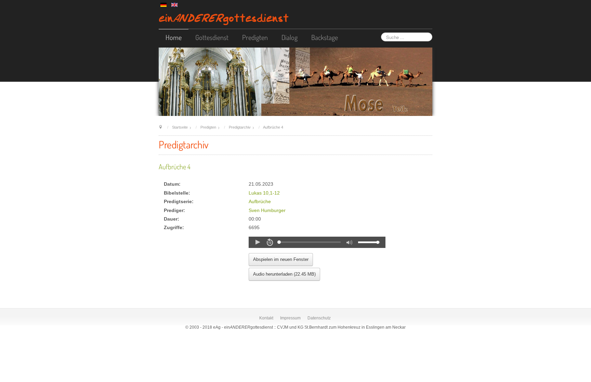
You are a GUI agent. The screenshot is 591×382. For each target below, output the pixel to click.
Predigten (255, 37)
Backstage (324, 37)
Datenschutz (319, 318)
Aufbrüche (260, 201)
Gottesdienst (211, 37)
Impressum (290, 318)
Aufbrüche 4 (175, 166)
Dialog (289, 37)
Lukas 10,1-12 (264, 193)
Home (174, 37)
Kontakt (266, 318)
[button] (257, 242)
